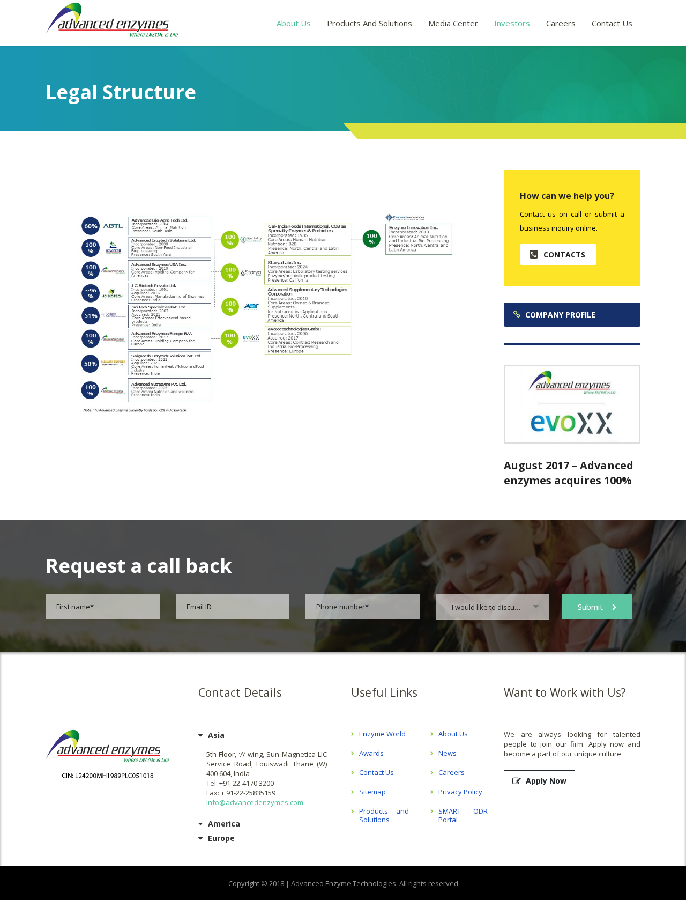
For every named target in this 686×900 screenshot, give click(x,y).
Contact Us (612, 23)
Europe (221, 838)
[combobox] (493, 607)
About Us (294, 23)
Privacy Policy (460, 791)
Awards (371, 753)
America (224, 823)
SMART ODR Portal (463, 815)
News (447, 753)
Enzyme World (382, 733)
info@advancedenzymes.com (254, 802)
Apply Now (546, 781)
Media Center (453, 23)
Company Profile (560, 314)
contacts (564, 254)
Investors (512, 23)
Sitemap (372, 791)
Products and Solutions (369, 23)
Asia (216, 735)
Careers (561, 23)
